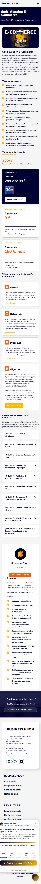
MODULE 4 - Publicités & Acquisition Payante (15, 477)
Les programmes (13, 785)
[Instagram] (15, 761)
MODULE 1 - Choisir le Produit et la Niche (19, 445)
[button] (20, 434)
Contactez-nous (12, 815)
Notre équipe (11, 793)
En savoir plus (10, 303)
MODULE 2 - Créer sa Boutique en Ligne (19, 456)
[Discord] (21, 761)
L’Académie (10, 781)
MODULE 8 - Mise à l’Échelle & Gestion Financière (18, 519)
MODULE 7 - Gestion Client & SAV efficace (19, 508)
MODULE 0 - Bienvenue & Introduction (16, 435)
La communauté (12, 811)
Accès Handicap (12, 819)
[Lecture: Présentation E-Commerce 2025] (20, 37)
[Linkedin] (9, 761)
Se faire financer (12, 789)
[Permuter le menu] (38, 3)
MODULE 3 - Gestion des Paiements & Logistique (15, 466)
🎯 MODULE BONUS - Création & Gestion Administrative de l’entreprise (19, 531)
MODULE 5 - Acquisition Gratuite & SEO (19, 487)
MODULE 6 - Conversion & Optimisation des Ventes (16, 498)
